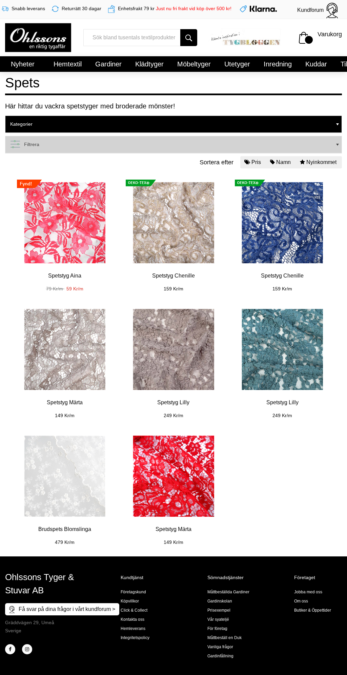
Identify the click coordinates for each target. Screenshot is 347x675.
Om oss (301, 601)
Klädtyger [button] (149, 64)
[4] (27, 649)
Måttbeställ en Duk (224, 637)
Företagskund (133, 592)
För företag (217, 628)
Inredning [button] (278, 64)
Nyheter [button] (23, 64)
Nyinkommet (321, 162)
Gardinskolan (219, 601)
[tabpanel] (64, 231)
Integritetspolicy (135, 637)
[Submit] (188, 37)
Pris (256, 162)
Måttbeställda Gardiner (228, 592)
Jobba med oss (308, 592)
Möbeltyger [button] (194, 64)
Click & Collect (134, 610)
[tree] (173, 124)
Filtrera (31, 144)
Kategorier (21, 124)
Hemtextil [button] (68, 64)
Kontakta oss (132, 619)
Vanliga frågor (220, 647)
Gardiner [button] (108, 64)
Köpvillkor (130, 601)
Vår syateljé (218, 619)
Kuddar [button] (316, 64)
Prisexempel (218, 610)
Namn (283, 162)
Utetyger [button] (237, 64)
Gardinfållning (220, 656)
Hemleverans (133, 628)
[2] (10, 649)
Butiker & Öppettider (312, 610)
